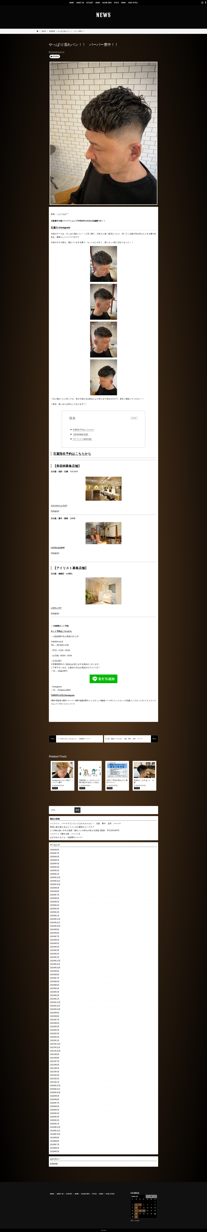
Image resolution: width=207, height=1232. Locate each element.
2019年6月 (54, 1148)
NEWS (123, 2)
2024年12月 (55, 919)
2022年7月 (54, 1020)
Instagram (55, 511)
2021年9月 (54, 1054)
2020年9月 (54, 1096)
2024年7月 (54, 936)
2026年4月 (54, 864)
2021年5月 (54, 1068)
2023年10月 (55, 968)
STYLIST (89, 2)
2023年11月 (55, 964)
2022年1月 (54, 1040)
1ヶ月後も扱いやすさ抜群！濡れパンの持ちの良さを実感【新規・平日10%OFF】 (85, 830)
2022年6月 (54, 1023)
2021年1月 (54, 1082)
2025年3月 (54, 909)
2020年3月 (54, 1117)
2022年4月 (54, 1030)
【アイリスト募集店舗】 (82, 439)
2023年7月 (54, 978)
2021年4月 (54, 1072)
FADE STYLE (133, 2)
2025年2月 (54, 912)
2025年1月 (54, 916)
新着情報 (54, 1164)
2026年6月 (54, 857)
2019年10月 (55, 1134)
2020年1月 (54, 1124)
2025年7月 (54, 895)
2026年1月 (54, 874)
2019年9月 (54, 1138)
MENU (97, 2)
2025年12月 (55, 877)
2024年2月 (54, 954)
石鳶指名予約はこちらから (83, 430)
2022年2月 (54, 1037)
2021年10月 (55, 1051)
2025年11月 (55, 881)
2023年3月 (54, 992)
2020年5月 (54, 1110)
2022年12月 (55, 1002)
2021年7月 (54, 1061)
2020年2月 (54, 1120)
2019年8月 (54, 1141)
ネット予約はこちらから (61, 631)
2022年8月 (54, 1016)
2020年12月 (55, 1086)
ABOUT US (80, 2)
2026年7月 (54, 853)
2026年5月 (54, 860)
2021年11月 (55, 1047)
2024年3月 (54, 950)
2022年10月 (55, 1009)
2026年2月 (54, 870)
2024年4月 (54, 947)
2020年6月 (54, 1106)
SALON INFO (107, 2)
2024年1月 (54, 957)
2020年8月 (54, 1099)
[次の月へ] (155, 1196)
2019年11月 (55, 1131)
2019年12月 (55, 1127)
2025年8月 (54, 891)
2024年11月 (55, 923)
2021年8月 (54, 1058)
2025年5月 (54, 902)
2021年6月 (54, 1065)
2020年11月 (55, 1089)
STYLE (116, 2)
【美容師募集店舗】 (81, 434)
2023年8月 (54, 975)
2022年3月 (54, 1034)
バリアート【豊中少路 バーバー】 (65, 834)
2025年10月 (55, 884)
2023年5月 (54, 985)
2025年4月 (54, 905)
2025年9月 (54, 888)
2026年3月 (54, 867)
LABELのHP (56, 608)
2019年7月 (54, 1144)
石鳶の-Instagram (60, 227)
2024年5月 (54, 943)
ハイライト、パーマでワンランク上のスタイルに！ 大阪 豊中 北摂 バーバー (85, 823)
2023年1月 (54, 999)
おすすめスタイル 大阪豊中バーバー (66, 837)
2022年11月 (55, 1006)
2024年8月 (54, 933)
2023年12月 (55, 961)
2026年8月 (54, 850)
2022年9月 (54, 1013)
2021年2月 (54, 1079)
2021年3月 (54, 1075)
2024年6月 (54, 940)
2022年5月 (54, 1027)
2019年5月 (54, 1151)
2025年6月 (54, 898)
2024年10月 (55, 926)
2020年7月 (54, 1103)
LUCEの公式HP (58, 548)
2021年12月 (55, 1044)
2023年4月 (54, 988)
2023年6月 (54, 981)
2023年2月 (54, 995)
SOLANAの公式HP (59, 506)
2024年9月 (54, 929)
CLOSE (134, 418)
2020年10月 (55, 1092)
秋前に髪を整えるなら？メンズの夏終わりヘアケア (72, 827)
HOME (71, 2)
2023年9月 (54, 971)
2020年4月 (54, 1113)
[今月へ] (151, 1196)
